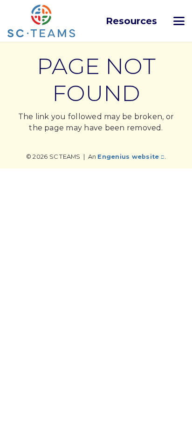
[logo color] (41, 21)
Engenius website (128, 156)
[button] (179, 21)
